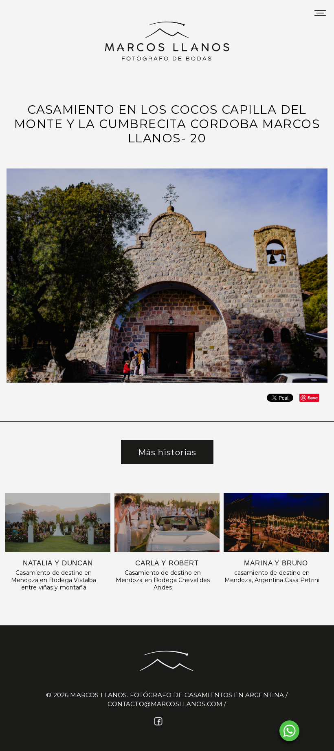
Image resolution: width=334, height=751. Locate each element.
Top (315, 731)
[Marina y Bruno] (276, 522)
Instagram (175, 722)
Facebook (159, 722)
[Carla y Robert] (167, 522)
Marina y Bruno (276, 563)
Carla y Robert (167, 563)
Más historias (167, 452)
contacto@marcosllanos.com (165, 704)
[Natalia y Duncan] (57, 522)
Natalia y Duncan (58, 563)
